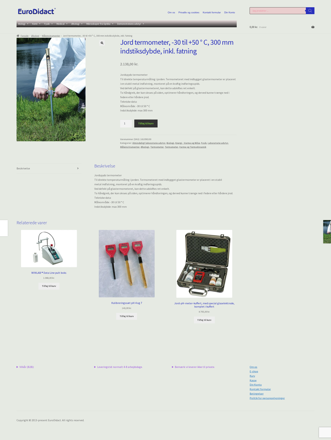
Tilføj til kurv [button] (49, 286)
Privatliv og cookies (188, 12)
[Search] (310, 10)
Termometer (157, 147)
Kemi (34, 23)
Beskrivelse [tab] (23, 168)
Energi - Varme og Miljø (187, 143)
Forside (25, 35)
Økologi (75, 23)
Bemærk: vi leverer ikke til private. (195, 367)
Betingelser (257, 393)
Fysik (47, 23)
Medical (60, 23)
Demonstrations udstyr (129, 23)
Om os (171, 12)
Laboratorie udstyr (218, 143)
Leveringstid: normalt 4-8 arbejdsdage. (120, 367)
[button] (102, 43)
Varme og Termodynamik (192, 147)
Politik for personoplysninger (267, 398)
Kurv (252, 376)
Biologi (21, 23)
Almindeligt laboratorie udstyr (148, 143)
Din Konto (229, 12)
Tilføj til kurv (146, 123)
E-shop (254, 371)
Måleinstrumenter (51, 35)
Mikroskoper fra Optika (98, 23)
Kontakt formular (212, 12)
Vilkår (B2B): (26, 367)
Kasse (253, 380)
